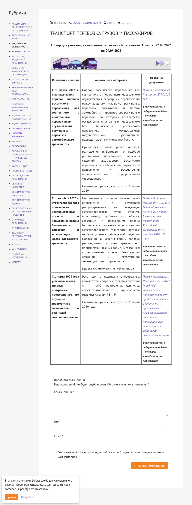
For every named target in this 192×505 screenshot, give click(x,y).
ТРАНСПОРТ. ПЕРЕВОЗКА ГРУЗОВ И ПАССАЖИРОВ (22, 236)
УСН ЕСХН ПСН (19, 249)
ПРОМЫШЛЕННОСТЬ (22, 170)
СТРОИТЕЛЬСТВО (20, 228)
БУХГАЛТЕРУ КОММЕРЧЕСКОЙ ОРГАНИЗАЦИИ (20, 71)
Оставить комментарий (87, 22)
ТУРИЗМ (16, 244)
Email (58, 436)
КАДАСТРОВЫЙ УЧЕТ (22, 123)
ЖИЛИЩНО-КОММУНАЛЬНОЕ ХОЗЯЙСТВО (20, 107)
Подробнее (28, 497)
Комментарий (64, 392)
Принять (11, 497)
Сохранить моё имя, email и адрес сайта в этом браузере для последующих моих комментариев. (111, 454)
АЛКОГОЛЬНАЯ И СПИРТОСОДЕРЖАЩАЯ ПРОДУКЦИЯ (22, 27)
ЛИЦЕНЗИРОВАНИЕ (21, 128)
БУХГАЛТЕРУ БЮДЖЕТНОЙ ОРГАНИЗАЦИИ (19, 60)
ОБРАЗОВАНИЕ (19, 146)
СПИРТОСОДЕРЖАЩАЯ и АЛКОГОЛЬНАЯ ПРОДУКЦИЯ (22, 211)
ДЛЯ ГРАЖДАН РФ (21, 99)
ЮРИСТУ (16, 262)
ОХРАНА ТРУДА (19, 165)
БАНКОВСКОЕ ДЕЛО (21, 51)
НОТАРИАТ (17, 141)
